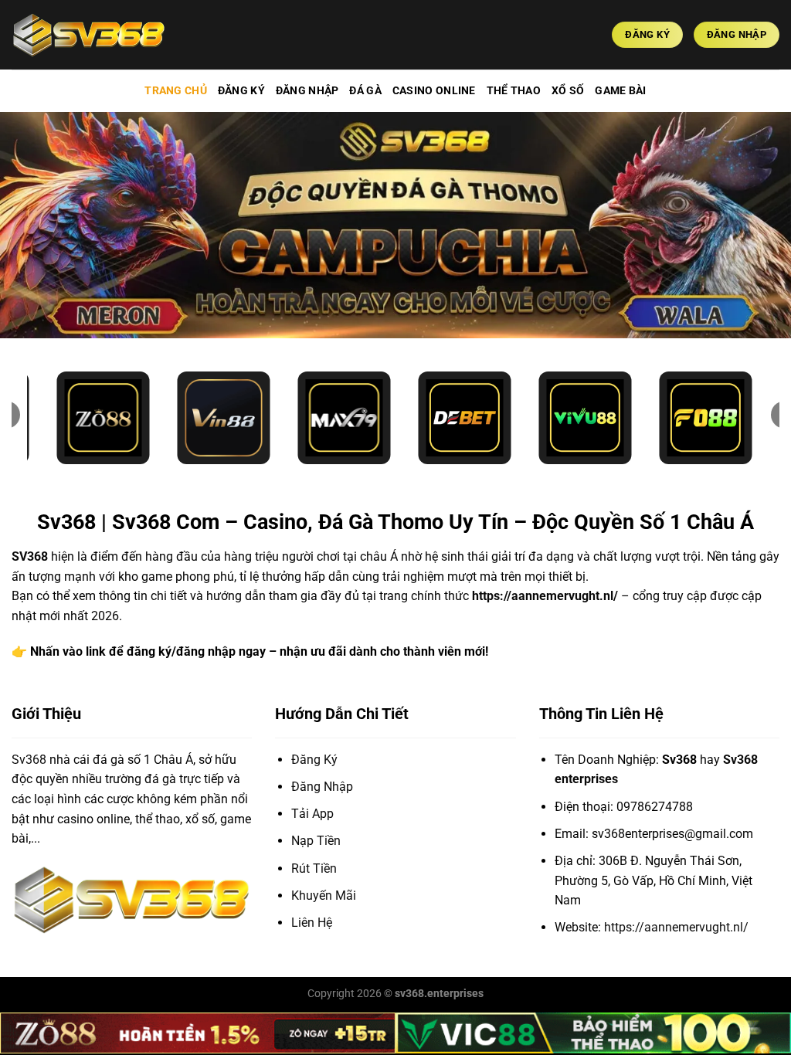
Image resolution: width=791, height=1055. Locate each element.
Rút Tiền (314, 868)
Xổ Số (568, 90)
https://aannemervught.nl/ (545, 596)
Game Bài (620, 90)
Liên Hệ (311, 922)
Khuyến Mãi (323, 895)
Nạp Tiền (316, 840)
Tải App (312, 813)
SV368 (30, 556)
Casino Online (434, 90)
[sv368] (89, 34)
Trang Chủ (175, 90)
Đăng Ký (241, 90)
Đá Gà (365, 90)
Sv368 (29, 759)
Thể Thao (514, 90)
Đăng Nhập (307, 90)
